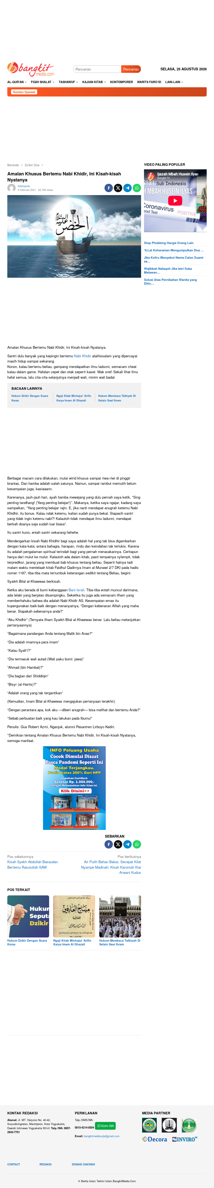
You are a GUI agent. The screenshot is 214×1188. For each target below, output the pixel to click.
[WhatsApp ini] (137, 188)
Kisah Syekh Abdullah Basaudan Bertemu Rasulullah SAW (32, 862)
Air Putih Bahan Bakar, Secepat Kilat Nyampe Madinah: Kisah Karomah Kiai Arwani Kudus (111, 864)
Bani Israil (76, 589)
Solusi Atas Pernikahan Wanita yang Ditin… (170, 281)
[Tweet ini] (118, 188)
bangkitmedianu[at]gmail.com (102, 1136)
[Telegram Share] (127, 188)
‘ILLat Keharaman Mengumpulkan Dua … (174, 250)
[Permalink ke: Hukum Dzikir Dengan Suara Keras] (28, 916)
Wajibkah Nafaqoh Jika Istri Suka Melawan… (168, 270)
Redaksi (45, 1164)
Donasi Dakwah (83, 1164)
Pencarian (131, 69)
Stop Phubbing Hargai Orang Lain (169, 243)
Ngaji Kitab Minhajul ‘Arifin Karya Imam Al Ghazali (72, 942)
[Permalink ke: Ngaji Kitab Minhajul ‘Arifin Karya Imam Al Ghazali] (74, 916)
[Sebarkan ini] (108, 188)
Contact (13, 1164)
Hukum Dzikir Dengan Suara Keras (27, 942)
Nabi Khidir (82, 355)
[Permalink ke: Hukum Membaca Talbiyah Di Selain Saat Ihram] (120, 916)
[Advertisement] (107, 29)
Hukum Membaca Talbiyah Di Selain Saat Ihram (119, 942)
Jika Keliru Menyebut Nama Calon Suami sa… (173, 259)
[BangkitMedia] (31, 68)
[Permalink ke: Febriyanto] (11, 187)
